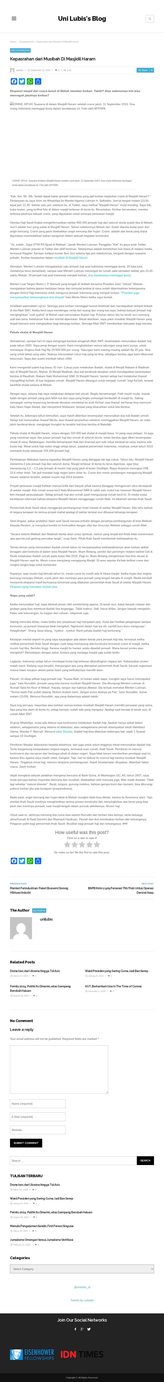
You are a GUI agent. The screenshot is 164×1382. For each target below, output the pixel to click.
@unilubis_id (82, 1287)
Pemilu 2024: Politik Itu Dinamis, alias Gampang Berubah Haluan (51, 1212)
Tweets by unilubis (82, 1300)
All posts (39, 911)
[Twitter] (88, 1329)
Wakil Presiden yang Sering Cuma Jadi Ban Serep (116, 971)
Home (13, 41)
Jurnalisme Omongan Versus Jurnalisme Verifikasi (41, 1239)
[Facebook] (75, 1329)
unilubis (19, 70)
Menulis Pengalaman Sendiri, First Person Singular (42, 1226)
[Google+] (82, 1329)
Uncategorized (26, 41)
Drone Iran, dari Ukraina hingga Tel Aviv (35, 971)
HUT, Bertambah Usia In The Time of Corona (113, 986)
